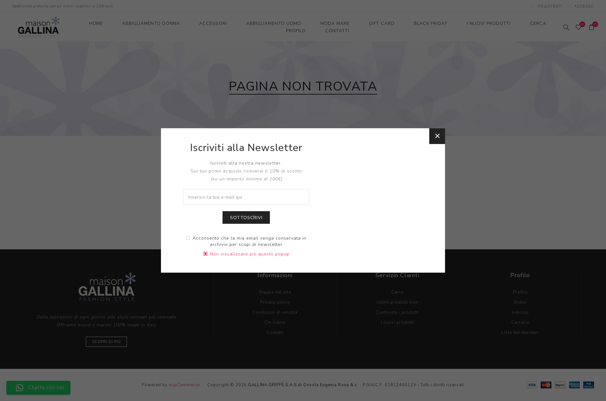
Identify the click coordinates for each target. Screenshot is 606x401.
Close (437, 136)
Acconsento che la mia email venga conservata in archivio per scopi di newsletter (249, 241)
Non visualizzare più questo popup (249, 254)
